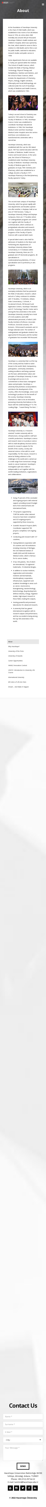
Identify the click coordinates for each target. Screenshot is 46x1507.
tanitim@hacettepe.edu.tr (26, 1482)
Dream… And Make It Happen (18, 687)
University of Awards (15, 656)
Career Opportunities (15, 661)
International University (16, 677)
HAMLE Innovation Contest (17, 665)
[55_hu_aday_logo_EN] (8, 2)
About (10, 642)
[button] (43, 4)
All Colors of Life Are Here (17, 682)
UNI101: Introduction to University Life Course (21, 671)
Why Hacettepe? (13, 646)
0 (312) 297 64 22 (27, 1479)
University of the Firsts (16, 651)
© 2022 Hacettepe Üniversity (23, 1498)
